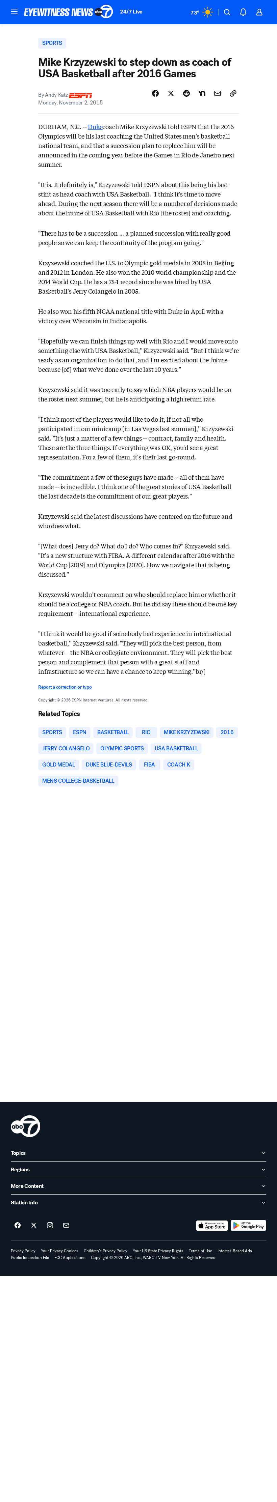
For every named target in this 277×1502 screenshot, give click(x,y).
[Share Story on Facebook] (155, 93)
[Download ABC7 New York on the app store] (212, 1225)
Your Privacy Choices (59, 1251)
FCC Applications (69, 1258)
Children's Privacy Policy (105, 1251)
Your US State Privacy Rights (158, 1251)
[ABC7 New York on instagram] (50, 1225)
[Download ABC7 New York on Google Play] (248, 1225)
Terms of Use (200, 1251)
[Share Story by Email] (217, 93)
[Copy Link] (233, 93)
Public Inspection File (30, 1258)
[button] (14, 11)
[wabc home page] (25, 1126)
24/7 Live (131, 11)
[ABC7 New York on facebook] (17, 1225)
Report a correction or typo (65, 687)
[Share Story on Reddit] (186, 93)
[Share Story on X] (171, 93)
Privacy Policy (23, 1251)
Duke (95, 126)
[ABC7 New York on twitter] (34, 1225)
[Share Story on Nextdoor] (202, 93)
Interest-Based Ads (235, 1251)
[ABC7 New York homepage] (68, 12)
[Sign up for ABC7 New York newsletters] (66, 1225)
